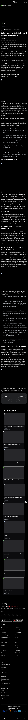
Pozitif (16, 637)
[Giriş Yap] (24, 718)
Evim (2, 652)
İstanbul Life (18, 632)
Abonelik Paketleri (5, 664)
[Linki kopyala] (14, 41)
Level (16, 645)
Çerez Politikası (5, 692)
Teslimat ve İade (5, 695)
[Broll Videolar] (17, 718)
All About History (5, 637)
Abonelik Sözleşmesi (6, 686)
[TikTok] (19, 614)
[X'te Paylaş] (5, 41)
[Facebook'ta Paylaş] (2, 41)
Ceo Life (3, 629)
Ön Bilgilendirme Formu (5, 680)
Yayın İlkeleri (4, 698)
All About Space (19, 650)
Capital (17, 655)
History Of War (19, 627)
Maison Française (5, 635)
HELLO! (3, 655)
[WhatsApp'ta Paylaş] (8, 41)
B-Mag (3, 645)
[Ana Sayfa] (4, 604)
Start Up (17, 640)
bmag (11, 706)
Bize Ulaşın (4, 672)
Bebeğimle (17, 652)
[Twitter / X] (11, 614)
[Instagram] (3, 614)
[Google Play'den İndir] (18, 620)
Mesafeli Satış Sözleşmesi (4, 689)
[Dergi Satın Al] (10, 718)
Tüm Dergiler (4, 627)
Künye (2, 669)
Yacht (16, 642)
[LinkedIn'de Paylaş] (11, 41)
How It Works (18, 629)
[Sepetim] (24, 2)
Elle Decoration (19, 647)
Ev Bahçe (3, 650)
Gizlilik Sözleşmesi (5, 683)
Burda (2, 647)
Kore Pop (17, 635)
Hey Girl (3, 658)
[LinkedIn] (15, 614)
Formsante (3, 632)
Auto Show (4, 642)
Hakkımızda (4, 667)
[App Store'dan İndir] (6, 620)
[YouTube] (7, 614)
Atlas (2, 640)
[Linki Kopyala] (20, 400)
